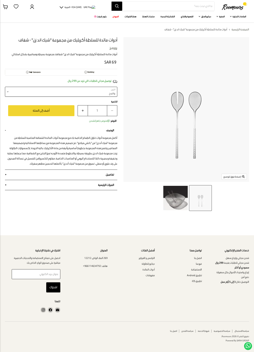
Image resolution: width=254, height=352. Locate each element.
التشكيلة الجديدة (168, 16)
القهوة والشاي (187, 16)
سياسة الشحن (187, 331)
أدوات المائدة (148, 269)
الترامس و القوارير (147, 258)
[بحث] (117, 6)
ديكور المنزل (206, 16)
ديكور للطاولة (148, 264)
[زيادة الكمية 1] (83, 110)
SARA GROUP (243, 340)
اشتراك (53, 287)
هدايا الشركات (130, 16)
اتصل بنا (198, 258)
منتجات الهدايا (148, 16)
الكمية (114, 101)
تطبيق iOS (197, 281)
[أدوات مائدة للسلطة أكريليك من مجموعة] (200, 198)
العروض (116, 16)
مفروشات (150, 275)
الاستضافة (196, 269)
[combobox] (168, 6)
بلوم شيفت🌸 (100, 16)
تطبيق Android (194, 275)
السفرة (222, 16)
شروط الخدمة (203, 331)
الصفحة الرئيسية (240, 29)
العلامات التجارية (239, 16)
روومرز (113, 47)
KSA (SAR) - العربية (73, 7)
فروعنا (199, 264)
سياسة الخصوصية (222, 331)
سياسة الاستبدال (242, 331)
